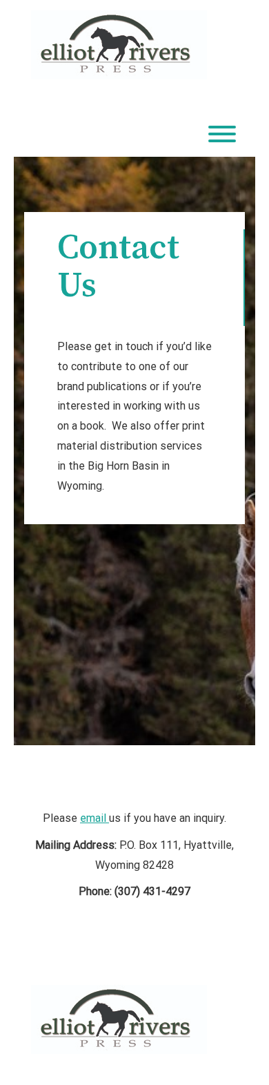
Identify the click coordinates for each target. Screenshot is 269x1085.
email (94, 818)
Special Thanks (134, 954)
